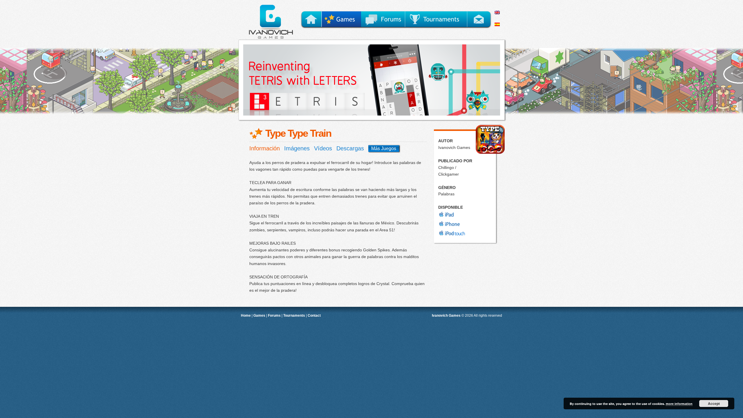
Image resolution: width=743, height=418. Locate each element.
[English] (500, 16)
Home (246, 315)
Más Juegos (383, 148)
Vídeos (323, 148)
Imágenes (297, 148)
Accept (714, 403)
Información (264, 148)
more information (679, 404)
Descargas (350, 148)
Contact (314, 315)
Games (259, 315)
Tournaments (294, 315)
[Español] (500, 28)
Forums (274, 315)
